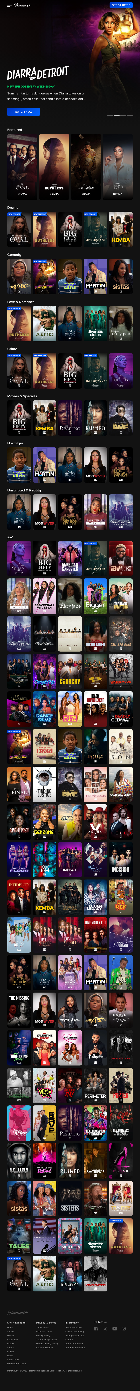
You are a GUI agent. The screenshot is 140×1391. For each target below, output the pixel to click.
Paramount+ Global (16, 1364)
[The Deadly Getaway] (121, 709)
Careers (69, 1340)
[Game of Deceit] (19, 822)
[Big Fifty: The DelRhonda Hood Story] (45, 558)
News (10, 1356)
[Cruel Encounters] (19, 709)
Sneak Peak (13, 1360)
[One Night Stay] (70, 1085)
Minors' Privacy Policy (47, 1344)
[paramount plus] (22, 5)
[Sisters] (70, 1198)
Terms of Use (42, 1328)
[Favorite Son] (121, 746)
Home (10, 1328)
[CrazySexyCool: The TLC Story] (121, 671)
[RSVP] (45, 1123)
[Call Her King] (121, 634)
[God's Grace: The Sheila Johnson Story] (70, 822)
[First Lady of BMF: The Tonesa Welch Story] (70, 784)
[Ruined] (70, 1160)
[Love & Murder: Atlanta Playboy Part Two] (70, 935)
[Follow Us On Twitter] (105, 1328)
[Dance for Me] (45, 709)
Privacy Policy (43, 1336)
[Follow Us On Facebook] (96, 1328)
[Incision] (121, 859)
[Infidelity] (19, 897)
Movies (10, 1336)
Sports (10, 1348)
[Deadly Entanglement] (95, 709)
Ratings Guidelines (74, 1336)
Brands (10, 1352)
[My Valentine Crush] (45, 1047)
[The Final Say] (19, 784)
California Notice (44, 1348)
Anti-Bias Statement (75, 1348)
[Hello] (121, 822)
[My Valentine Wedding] (70, 1047)
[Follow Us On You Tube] (114, 1328)
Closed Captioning (74, 1332)
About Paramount (74, 1344)
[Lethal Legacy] (95, 897)
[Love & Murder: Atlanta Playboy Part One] (45, 935)
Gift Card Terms (44, 1332)
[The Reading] (70, 1123)
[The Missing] (19, 1010)
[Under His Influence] (70, 1273)
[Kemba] (45, 897)
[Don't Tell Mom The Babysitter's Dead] (45, 746)
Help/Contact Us (73, 1328)
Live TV (11, 1344)
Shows (10, 1332)
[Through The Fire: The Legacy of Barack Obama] (45, 1236)
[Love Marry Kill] (95, 935)
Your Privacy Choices (46, 1340)
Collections (12, 1340)
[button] (9, 5)
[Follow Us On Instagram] (124, 1328)
